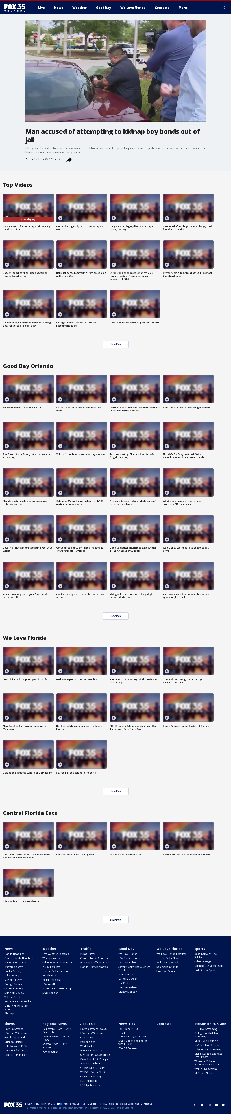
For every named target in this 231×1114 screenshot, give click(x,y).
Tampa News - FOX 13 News (55, 1038)
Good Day (126, 948)
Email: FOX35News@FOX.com (132, 1034)
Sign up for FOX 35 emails (95, 1054)
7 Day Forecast (51, 966)
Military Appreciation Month (16, 1007)
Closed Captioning (90, 1076)
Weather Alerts (51, 958)
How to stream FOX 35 (93, 1029)
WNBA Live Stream (205, 1069)
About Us (87, 1023)
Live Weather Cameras (55, 954)
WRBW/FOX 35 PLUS (92, 1072)
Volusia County (13, 997)
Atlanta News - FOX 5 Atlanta (54, 1045)
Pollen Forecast (51, 979)
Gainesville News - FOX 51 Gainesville (57, 1030)
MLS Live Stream (204, 1073)
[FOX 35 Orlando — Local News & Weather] (16, 7)
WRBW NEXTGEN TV (92, 1067)
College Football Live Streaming (206, 1034)
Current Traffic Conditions (95, 958)
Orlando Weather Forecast (57, 962)
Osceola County (13, 988)
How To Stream (13, 1029)
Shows (9, 1023)
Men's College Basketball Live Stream (209, 1055)
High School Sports (205, 970)
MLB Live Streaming (206, 1040)
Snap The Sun (50, 992)
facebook (195, 1105)
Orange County (13, 984)
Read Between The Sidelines (205, 955)
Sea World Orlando (167, 966)
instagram (209, 1105)
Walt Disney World (167, 962)
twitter (202, 1105)
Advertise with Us (90, 1063)
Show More (115, 344)
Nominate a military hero (19, 1001)
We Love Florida (127, 954)
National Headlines (15, 962)
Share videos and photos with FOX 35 (132, 1042)
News (8, 948)
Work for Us (87, 1046)
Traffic (85, 948)
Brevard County (13, 966)
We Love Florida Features (171, 954)
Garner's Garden (127, 978)
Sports (199, 948)
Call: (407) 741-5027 (129, 1029)
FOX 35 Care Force (129, 958)
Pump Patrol (87, 954)
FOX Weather (50, 984)
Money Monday (127, 991)
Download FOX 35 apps (94, 1059)
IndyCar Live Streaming (207, 1049)
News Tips (126, 1023)
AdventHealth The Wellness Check (134, 968)
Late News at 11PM (16, 1046)
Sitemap (9, 1013)
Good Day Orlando (15, 1037)
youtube (216, 1105)
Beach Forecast (51, 975)
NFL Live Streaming (205, 1029)
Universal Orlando (166, 971)
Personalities (87, 1041)
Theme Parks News (167, 958)
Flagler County (12, 971)
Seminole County (14, 992)
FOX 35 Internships (91, 1050)
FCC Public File (88, 1080)
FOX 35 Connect (127, 1048)
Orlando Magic (203, 961)
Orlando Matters (14, 1041)
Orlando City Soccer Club (208, 965)
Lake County (11, 975)
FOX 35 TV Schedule (16, 1033)
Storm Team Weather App (57, 988)
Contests (163, 1023)
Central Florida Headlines (18, 958)
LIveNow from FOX (15, 1050)
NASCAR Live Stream (206, 1045)
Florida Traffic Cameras (94, 966)
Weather (49, 948)
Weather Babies (127, 962)
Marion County (13, 979)
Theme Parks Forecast (55, 971)
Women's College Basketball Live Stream (207, 1063)
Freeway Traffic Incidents (95, 962)
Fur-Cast (123, 983)
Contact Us (86, 1037)
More (183, 8)
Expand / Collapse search (224, 7)
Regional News (54, 1023)
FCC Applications (90, 1085)
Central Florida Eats (15, 1054)
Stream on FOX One (210, 1023)
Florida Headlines (14, 954)
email (224, 1105)
